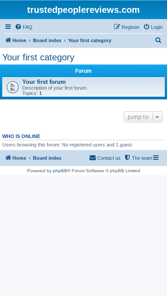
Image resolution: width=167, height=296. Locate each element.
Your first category (38, 57)
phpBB (60, 170)
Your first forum (44, 82)
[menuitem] (24, 27)
